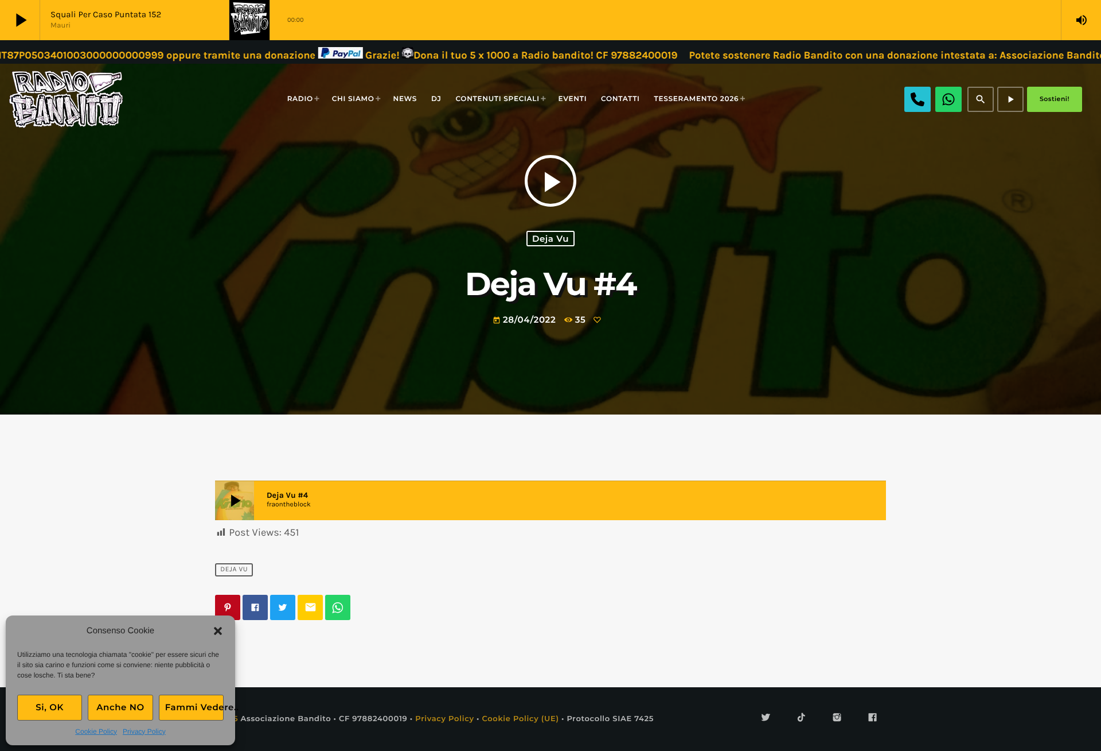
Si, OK (50, 707)
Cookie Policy (96, 731)
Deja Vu (550, 238)
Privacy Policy (144, 731)
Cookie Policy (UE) (520, 718)
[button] (218, 631)
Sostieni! (1054, 99)
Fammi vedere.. (194, 707)
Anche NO (120, 707)
